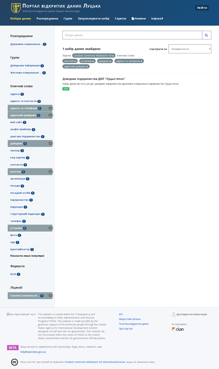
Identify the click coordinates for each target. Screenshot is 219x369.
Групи (68, 18)
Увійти (202, 8)
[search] (206, 35)
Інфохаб (157, 18)
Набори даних (20, 18)
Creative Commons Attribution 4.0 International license (95, 362)
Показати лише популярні (27, 255)
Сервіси (120, 18)
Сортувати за (158, 49)
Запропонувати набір (94, 18)
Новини (140, 18)
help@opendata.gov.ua (33, 351)
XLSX (65, 89)
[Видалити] (113, 55)
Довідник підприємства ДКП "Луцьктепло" (93, 79)
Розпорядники (47, 18)
